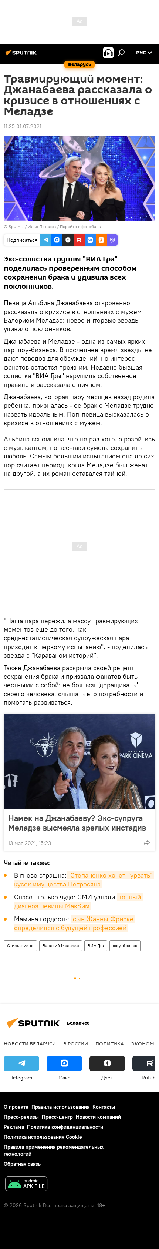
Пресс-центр (57, 1116)
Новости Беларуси (30, 1043)
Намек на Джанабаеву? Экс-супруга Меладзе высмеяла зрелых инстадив (77, 822)
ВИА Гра (96, 945)
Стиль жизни (20, 945)
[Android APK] (26, 1184)
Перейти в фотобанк (80, 226)
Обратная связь (22, 1163)
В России (75, 1043)
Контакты (103, 1106)
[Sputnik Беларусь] (22, 55)
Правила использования (60, 1106)
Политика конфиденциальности (65, 1126)
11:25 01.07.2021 (22, 126)
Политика (109, 1043)
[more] (146, 842)
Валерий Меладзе (61, 945)
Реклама (14, 1126)
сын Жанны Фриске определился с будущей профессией (74, 923)
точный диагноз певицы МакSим (78, 901)
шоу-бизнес (125, 945)
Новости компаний (98, 1116)
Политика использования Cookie (43, 1136)
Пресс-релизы (21, 1116)
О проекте (16, 1106)
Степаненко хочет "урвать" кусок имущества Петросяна (84, 879)
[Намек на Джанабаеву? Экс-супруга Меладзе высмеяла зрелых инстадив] (79, 761)
